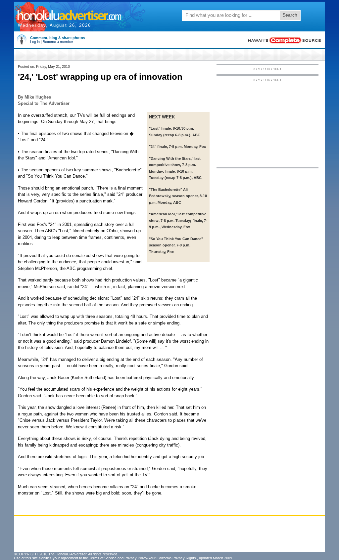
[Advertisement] (267, 122)
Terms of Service (103, 558)
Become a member (58, 42)
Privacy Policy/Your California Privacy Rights (160, 558)
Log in (35, 42)
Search (289, 15)
